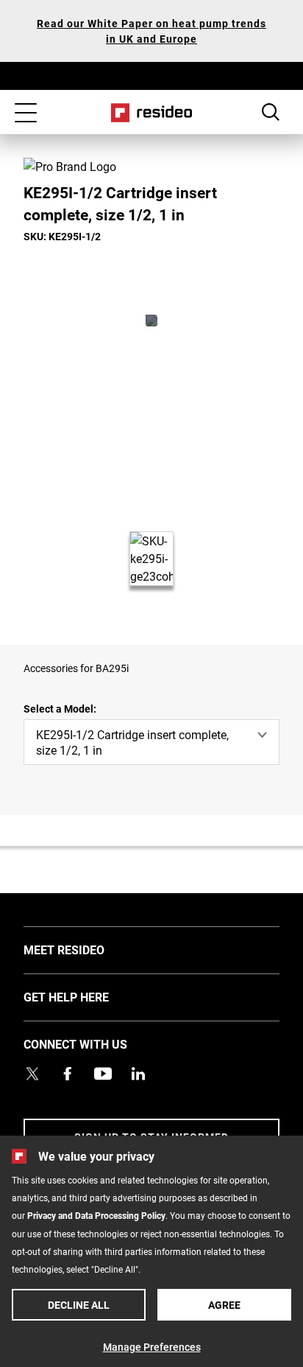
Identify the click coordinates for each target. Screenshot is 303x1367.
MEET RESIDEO (86, 949)
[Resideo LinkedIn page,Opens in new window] (138, 1073)
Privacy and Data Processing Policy (96, 1215)
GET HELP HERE (88, 996)
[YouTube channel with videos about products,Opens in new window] (103, 1073)
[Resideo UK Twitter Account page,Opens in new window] (32, 1073)
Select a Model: (60, 709)
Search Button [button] (270, 112)
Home (152, 113)
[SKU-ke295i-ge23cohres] (151, 320)
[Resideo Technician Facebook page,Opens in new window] (67, 1073)
